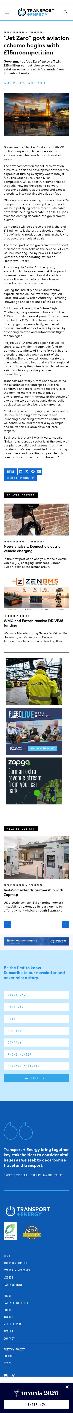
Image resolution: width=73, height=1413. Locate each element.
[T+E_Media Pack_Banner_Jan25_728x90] (36, 944)
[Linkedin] (6, 1376)
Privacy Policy (14, 1349)
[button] (21, 471)
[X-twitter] (13, 1376)
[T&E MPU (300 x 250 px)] (34, 803)
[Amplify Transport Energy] (34, 704)
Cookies (9, 1356)
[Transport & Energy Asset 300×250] (34, 753)
